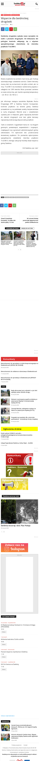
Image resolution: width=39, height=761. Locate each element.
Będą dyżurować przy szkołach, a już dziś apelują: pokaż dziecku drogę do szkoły (6, 242)
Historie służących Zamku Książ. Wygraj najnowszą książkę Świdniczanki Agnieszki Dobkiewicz (24, 736)
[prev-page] (18, 250)
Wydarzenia (7, 15)
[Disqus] (19, 275)
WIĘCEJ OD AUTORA (27, 228)
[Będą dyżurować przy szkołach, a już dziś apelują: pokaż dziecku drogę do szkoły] (7, 235)
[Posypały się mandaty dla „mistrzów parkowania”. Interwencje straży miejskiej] (5, 419)
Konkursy (5, 721)
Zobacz (4, 632)
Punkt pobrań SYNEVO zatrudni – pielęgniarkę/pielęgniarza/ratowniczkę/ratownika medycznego (16, 435)
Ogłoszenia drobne (12, 429)
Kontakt (25, 745)
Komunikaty (9, 359)
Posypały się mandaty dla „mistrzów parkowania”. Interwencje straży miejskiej (24, 418)
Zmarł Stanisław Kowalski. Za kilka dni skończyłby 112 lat (8, 220)
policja (7, 197)
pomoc (12, 197)
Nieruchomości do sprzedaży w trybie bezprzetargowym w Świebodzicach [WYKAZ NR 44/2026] (19, 364)
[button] (36, 4)
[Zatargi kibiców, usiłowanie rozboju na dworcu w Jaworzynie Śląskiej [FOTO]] (5, 411)
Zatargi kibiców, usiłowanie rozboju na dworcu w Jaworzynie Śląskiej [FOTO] (23, 409)
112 (9, 13)
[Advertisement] (19, 174)
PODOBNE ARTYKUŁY (12, 228)
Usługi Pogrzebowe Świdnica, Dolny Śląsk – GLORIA (17, 443)
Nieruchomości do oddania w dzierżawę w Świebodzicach (19, 371)
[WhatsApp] (15, 29)
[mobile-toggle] (2, 4)
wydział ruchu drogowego (21, 197)
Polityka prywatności (17, 745)
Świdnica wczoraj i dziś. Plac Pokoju (15, 525)
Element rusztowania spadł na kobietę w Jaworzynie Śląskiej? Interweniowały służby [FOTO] (19, 243)
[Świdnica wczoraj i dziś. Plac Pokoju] (19, 511)
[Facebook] (3, 29)
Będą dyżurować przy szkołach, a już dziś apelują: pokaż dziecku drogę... (24, 391)
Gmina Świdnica (15, 15)
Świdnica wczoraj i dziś (11, 496)
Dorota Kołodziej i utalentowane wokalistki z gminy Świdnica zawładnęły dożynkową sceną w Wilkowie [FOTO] (31, 243)
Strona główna (4, 13)
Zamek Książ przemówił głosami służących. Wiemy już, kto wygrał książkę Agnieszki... (24, 727)
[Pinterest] (11, 29)
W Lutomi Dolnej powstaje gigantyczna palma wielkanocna (30, 220)
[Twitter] (7, 29)
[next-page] (20, 250)
